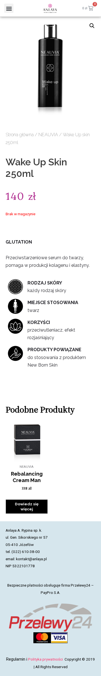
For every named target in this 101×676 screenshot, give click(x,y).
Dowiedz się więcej (26, 506)
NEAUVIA (48, 134)
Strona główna (20, 134)
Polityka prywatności (46, 659)
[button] (8, 8)
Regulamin (15, 659)
